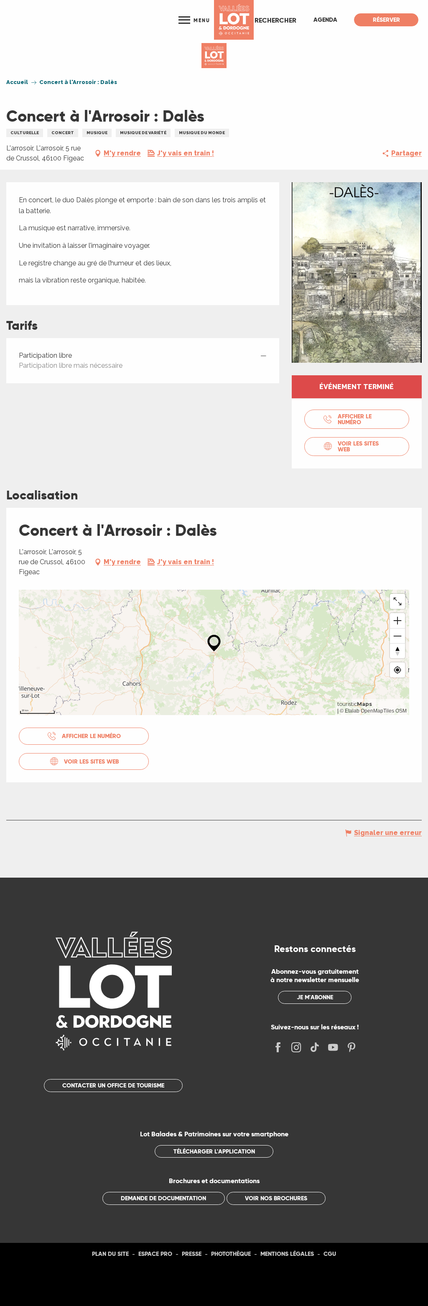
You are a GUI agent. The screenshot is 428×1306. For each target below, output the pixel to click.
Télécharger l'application (214, 1151)
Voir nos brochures (276, 1198)
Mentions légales (287, 1254)
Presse (191, 1254)
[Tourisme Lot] (234, 20)
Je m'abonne (315, 997)
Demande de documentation (163, 1198)
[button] (275, 20)
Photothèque (231, 1254)
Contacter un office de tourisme (113, 1085)
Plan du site (110, 1254)
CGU (330, 1254)
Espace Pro (155, 1254)
